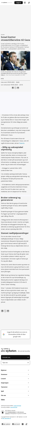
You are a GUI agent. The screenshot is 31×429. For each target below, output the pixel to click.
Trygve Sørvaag (17, 405)
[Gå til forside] (7, 2)
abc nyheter (7, 424)
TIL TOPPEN (4, 349)
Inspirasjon (4, 383)
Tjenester (4, 387)
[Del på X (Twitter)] (15, 88)
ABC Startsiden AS (6, 418)
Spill (2, 391)
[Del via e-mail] (18, 88)
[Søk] (29, 2)
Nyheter (4, 370)
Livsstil (3, 379)
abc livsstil (17, 424)
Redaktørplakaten (12, 412)
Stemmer (4, 374)
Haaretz (21, 143)
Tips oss (5, 362)
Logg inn (18, 2)
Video (3, 399)
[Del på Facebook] (13, 88)
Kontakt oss (6, 357)
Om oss (3, 395)
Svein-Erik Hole (13, 407)
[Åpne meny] (24, 3)
